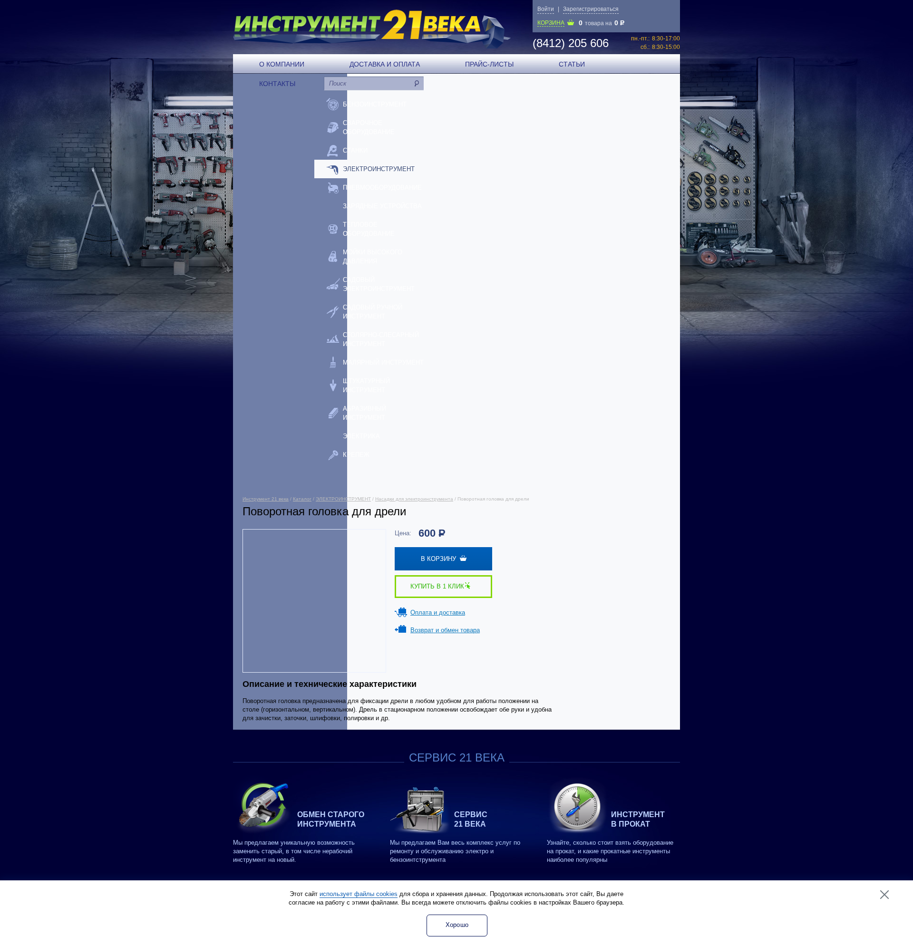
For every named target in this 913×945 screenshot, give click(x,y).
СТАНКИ (355, 150)
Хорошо (457, 924)
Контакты (277, 83)
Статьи (572, 64)
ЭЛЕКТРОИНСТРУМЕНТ (379, 169)
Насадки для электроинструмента (414, 498)
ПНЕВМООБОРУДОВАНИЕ (382, 187)
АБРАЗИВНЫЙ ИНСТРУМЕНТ (364, 413)
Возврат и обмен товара (445, 630)
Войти (545, 9)
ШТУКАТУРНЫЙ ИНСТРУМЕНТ (366, 385)
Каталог (302, 498)
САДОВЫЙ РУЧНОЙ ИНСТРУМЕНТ (372, 312)
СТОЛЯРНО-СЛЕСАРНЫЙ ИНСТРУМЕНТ (381, 339)
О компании (281, 64)
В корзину (440, 558)
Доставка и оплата (385, 64)
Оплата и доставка (437, 612)
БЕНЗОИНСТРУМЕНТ (375, 104)
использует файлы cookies (359, 893)
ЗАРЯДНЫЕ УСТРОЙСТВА (382, 206)
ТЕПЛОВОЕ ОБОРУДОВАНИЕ (369, 229)
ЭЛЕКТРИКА (361, 436)
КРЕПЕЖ (356, 454)
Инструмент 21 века (266, 498)
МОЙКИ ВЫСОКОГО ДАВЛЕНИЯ (372, 257)
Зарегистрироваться (591, 9)
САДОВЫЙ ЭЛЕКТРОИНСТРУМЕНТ (379, 284)
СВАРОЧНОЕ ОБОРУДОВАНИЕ (369, 127)
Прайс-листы (489, 64)
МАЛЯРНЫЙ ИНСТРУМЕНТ (383, 362)
